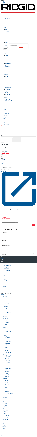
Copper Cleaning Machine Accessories (9, 393)
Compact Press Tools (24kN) (7, 312)
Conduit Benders (5, 398)
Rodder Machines (5, 327)
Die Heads (7, 340)
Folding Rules (6, 92)
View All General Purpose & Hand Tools (9, 87)
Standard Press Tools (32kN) (8, 311)
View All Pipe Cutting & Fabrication (8, 355)
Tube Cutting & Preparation (7, 66)
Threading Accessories (7, 344)
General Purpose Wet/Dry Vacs (8, 99)
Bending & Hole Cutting (5, 345)
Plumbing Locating (7, 19)
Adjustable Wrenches (7, 376)
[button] (18, 0)
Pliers (4, 409)
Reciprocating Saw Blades (7, 348)
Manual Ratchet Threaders (8, 341)
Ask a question (7, 153)
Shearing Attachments (7, 31)
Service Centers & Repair (6, 113)
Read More (2, 158)
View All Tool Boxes (7, 414)
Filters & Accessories (5, 419)
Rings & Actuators (5, 316)
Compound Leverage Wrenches (8, 374)
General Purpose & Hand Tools (7, 270)
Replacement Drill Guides (7, 94)
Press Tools (6, 29)
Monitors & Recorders (7, 303)
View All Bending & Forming (7, 379)
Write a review (3, 153)
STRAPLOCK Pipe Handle (7, 89)
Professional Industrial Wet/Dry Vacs (8, 100)
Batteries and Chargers (5, 318)
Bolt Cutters (6, 91)
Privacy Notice (4, 286)
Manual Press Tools (7, 32)
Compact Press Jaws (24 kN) (8, 315)
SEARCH (3, 142)
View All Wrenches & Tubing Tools (8, 63)
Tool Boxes (4, 413)
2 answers (5, 152)
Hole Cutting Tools (6, 347)
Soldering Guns (6, 387)
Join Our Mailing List (6, 121)
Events (4, 122)
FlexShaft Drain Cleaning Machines (8, 330)
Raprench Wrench (7, 370)
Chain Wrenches (6, 373)
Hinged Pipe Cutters (8, 362)
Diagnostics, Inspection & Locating (7, 265)
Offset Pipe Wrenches (7, 371)
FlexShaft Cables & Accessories (8, 331)
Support (2, 421)
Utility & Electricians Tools (6, 74)
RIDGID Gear (5, 275)
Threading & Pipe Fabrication (7, 50)
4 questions (2, 152)
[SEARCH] (16, 139)
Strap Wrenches (6, 375)
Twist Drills (4, 411)
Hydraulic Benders (6, 350)
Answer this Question (4, 240)
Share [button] (2, 154)
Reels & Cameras (6, 304)
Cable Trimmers (6, 76)
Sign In (3, 4)
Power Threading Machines (7, 337)
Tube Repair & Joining (7, 65)
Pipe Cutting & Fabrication (6, 354)
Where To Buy (4, 118)
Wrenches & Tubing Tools (6, 62)
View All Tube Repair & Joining (8, 384)
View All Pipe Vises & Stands (8, 352)
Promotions (5, 109)
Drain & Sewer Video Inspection (8, 18)
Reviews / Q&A (2, 163)
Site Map (3, 288)
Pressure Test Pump (7, 386)
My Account (2, 294)
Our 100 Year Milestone (6, 124)
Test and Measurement (7, 20)
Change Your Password (4, 296)
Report (8, 245)
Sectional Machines (5, 326)
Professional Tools (4, 2)
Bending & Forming (5, 378)
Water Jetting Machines (7, 44)
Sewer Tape (6, 324)
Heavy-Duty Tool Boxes (7, 415)
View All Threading (7, 336)
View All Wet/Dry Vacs (5, 417)
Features (2, 161)
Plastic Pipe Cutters (7, 391)
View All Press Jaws (7, 314)
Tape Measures (6, 96)
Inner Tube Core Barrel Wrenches (8, 368)
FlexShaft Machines (7, 45)
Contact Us (5, 117)
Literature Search (4, 425)
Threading (6, 53)
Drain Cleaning (3, 319)
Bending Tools (6, 380)
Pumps (4, 401)
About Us (2, 430)
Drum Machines (6, 42)
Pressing (5, 27)
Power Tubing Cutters (7, 390)
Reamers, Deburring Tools (7, 394)
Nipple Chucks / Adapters (7, 343)
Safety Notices (5, 116)
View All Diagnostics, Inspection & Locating (7, 300)
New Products (5, 15)
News (2, 432)
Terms (3, 289)
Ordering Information (3, 162)
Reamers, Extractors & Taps (7, 356)
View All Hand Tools (7, 322)
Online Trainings (5, 115)
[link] (3, 221)
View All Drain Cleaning (7, 40)
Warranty (5, 112)
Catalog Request (4, 426)
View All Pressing (7, 28)
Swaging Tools (6, 382)
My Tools (3, 423)
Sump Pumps (6, 403)
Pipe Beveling (6, 52)
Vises (4, 406)
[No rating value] (3, 151)
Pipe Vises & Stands (7, 55)
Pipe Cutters (6, 359)
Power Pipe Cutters (7, 358)
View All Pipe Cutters (8, 360)
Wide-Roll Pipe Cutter (8, 363)
